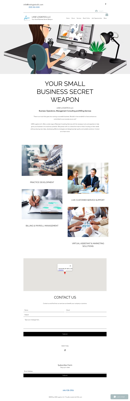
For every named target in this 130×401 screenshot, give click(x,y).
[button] (106, 14)
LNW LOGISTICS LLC (41, 17)
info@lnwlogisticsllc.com (33, 4)
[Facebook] (106, 4)
